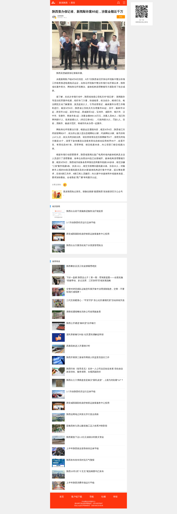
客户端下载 (76, 496)
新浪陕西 (63, 3)
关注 (120, 17)
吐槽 (103, 496)
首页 (62, 496)
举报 (115, 496)
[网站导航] (124, 2)
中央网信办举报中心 (88, 501)
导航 (92, 496)
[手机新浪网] (53, 3)
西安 (73, 3)
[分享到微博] (65, 185)
